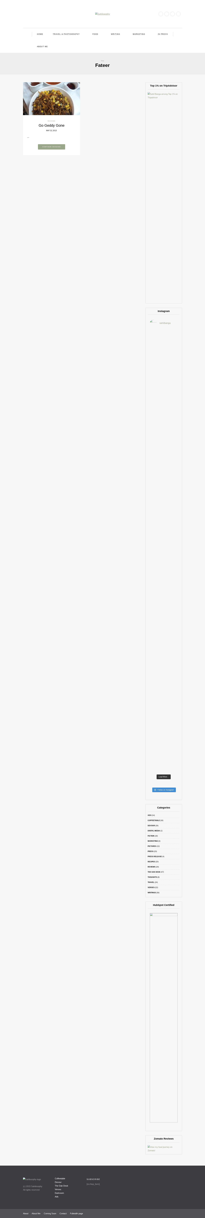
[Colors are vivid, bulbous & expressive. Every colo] (152, 683)
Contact (63, 1213)
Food (95, 34)
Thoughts (152, 877)
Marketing (139, 34)
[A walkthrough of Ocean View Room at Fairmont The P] (164, 565)
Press (150, 851)
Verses (151, 887)
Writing (115, 34)
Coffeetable (154, 820)
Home (40, 34)
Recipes (151, 862)
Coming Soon (50, 1213)
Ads (149, 815)
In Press (163, 34)
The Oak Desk (154, 872)
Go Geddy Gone (51, 125)
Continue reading (51, 147)
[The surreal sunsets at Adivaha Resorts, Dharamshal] (164, 398)
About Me (42, 47)
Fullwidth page (76, 1213)
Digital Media (154, 831)
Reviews (51, 121)
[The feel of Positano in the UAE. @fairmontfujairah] (152, 570)
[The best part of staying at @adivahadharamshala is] (152, 417)
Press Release (155, 857)
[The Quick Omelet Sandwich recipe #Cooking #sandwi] (175, 561)
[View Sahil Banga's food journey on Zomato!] (164, 1148)
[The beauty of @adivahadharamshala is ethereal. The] (175, 436)
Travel (151, 882)
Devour (151, 826)
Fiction (151, 836)
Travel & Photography (66, 34)
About (25, 1213)
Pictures (152, 846)
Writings (152, 893)
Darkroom (59, 1193)
